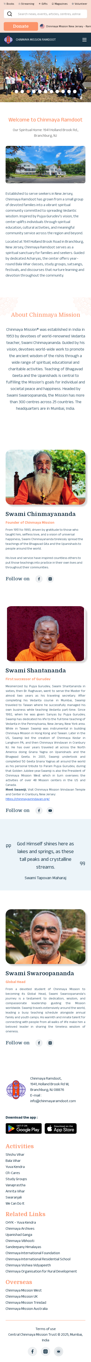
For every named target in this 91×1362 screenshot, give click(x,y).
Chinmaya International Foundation (33, 1253)
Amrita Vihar (15, 1191)
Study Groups (16, 1179)
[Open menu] (84, 40)
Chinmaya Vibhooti (20, 1241)
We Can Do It (15, 1203)
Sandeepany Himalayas (23, 1247)
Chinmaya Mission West (24, 1290)
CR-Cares (13, 1173)
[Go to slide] (16, 91)
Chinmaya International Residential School (38, 1259)
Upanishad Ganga (19, 1235)
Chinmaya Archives (20, 1228)
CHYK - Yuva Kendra (21, 1222)
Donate (21, 26)
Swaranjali (14, 1197)
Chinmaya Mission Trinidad (26, 1302)
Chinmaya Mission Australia (27, 1309)
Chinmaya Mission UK (22, 1296)
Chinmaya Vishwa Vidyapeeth (28, 1265)
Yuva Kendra (15, 1167)
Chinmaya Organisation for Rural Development (41, 1271)
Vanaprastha (15, 1185)
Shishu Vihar (15, 1154)
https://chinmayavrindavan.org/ (28, 799)
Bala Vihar (13, 1161)
